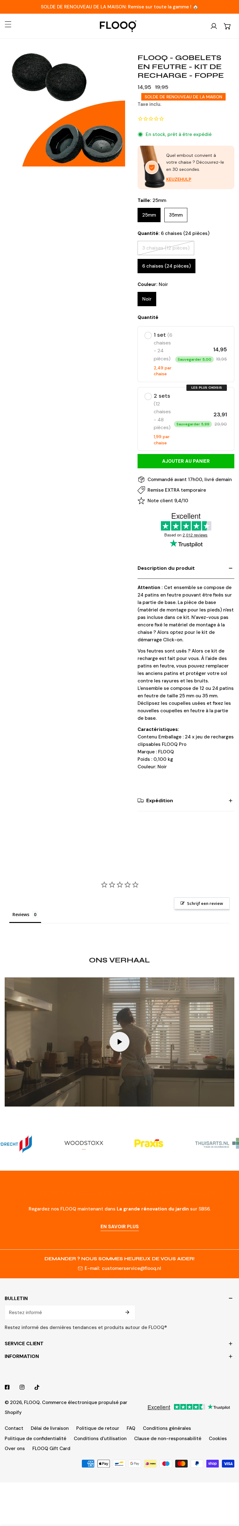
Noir (147, 299)
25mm (149, 215)
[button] (227, 26)
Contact (14, 1428)
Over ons (15, 1448)
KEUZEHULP (178, 179)
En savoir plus (120, 1227)
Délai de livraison (50, 1428)
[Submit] (127, 1312)
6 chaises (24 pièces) (166, 266)
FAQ (131, 1428)
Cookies (218, 1438)
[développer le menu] (8, 24)
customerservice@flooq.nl (131, 1268)
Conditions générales (167, 1428)
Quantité (148, 317)
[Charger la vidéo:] (119, 1042)
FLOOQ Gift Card (51, 1448)
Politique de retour (97, 1428)
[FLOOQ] (118, 26)
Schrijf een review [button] (205, 903)
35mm (176, 215)
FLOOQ (32, 1402)
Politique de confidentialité (35, 1438)
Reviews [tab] (20, 914)
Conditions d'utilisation (100, 1438)
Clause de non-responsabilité (167, 1438)
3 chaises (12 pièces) (166, 248)
